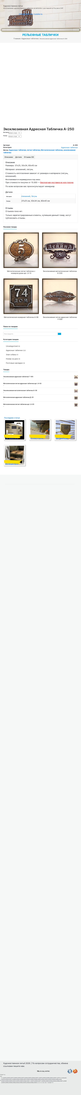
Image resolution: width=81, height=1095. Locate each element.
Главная (17, 38)
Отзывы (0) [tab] (29, 157)
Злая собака (11, 354)
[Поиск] (59, 334)
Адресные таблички (30, 38)
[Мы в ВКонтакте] (69, 1071)
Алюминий (25, 196)
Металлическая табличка (52, 150)
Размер (5, 135)
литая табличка (33, 150)
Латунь (34, 196)
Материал (6, 132)
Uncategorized (12, 346)
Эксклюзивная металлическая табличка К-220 (60, 272)
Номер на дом (12, 359)
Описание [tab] (9, 157)
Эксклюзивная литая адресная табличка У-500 (60, 318)
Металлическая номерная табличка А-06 (21, 317)
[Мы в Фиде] (75, 1071)
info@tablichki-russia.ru (30, 14)
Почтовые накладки (14, 363)
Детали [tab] (18, 157)
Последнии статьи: (12, 418)
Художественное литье (13, 6)
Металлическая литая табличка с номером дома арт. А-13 (21, 272)
